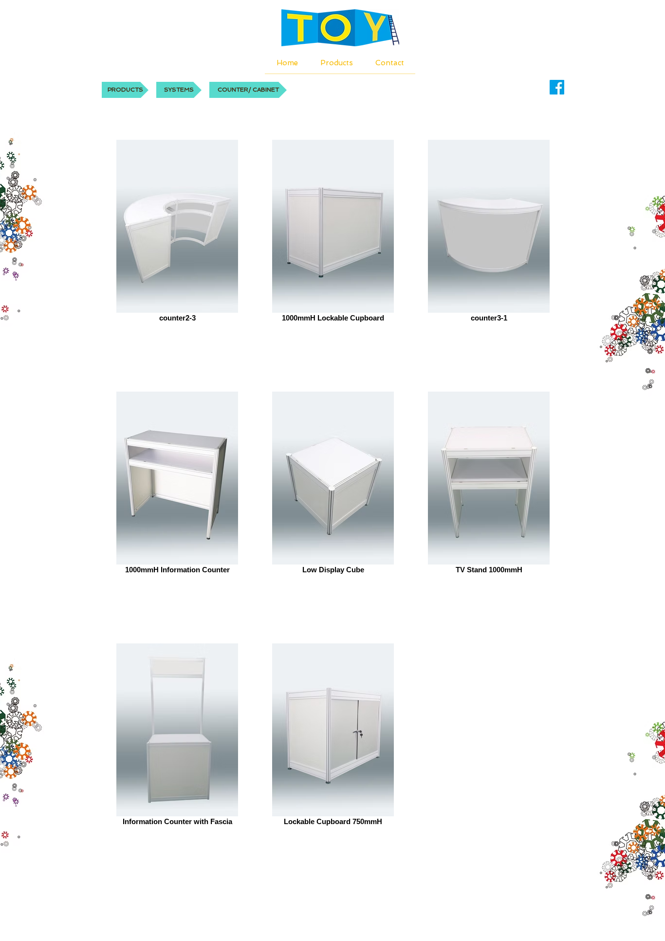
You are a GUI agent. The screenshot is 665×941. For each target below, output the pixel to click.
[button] (248, 90)
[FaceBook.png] (557, 87)
